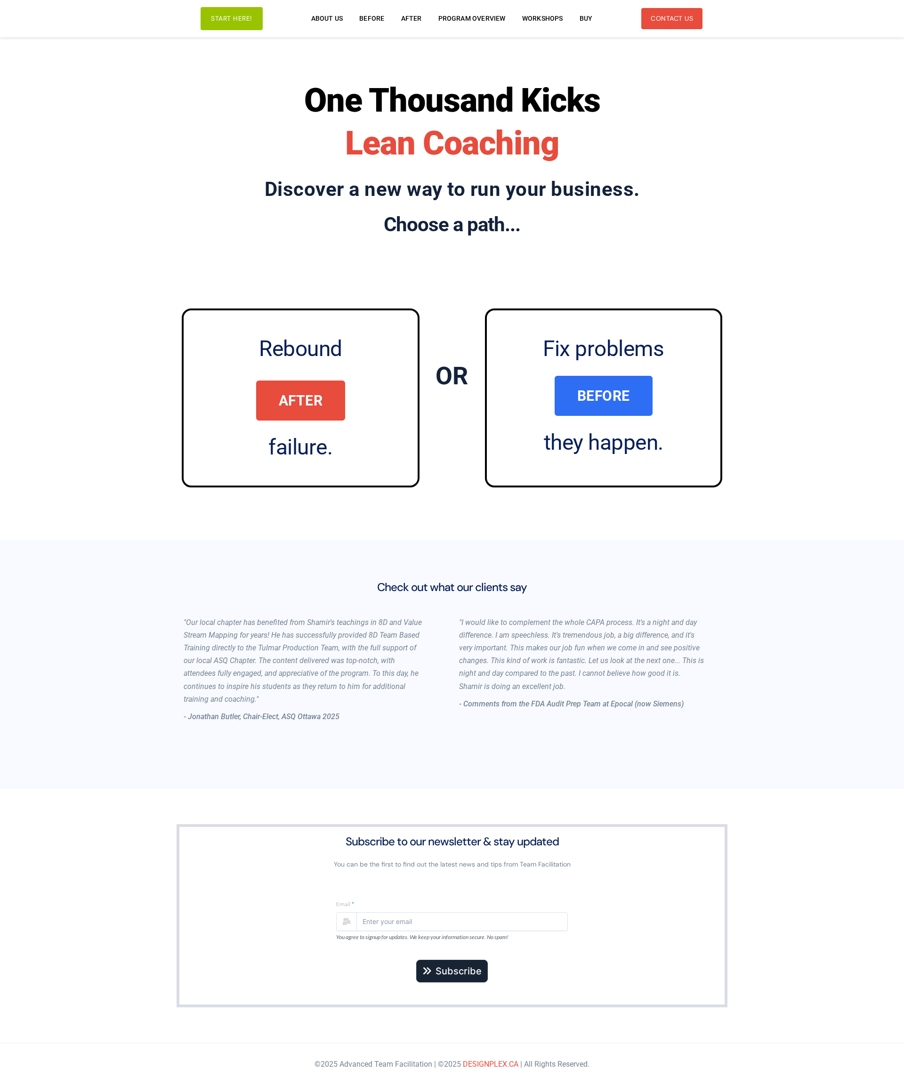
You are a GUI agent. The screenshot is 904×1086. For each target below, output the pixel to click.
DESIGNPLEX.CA (490, 1064)
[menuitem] (327, 18)
